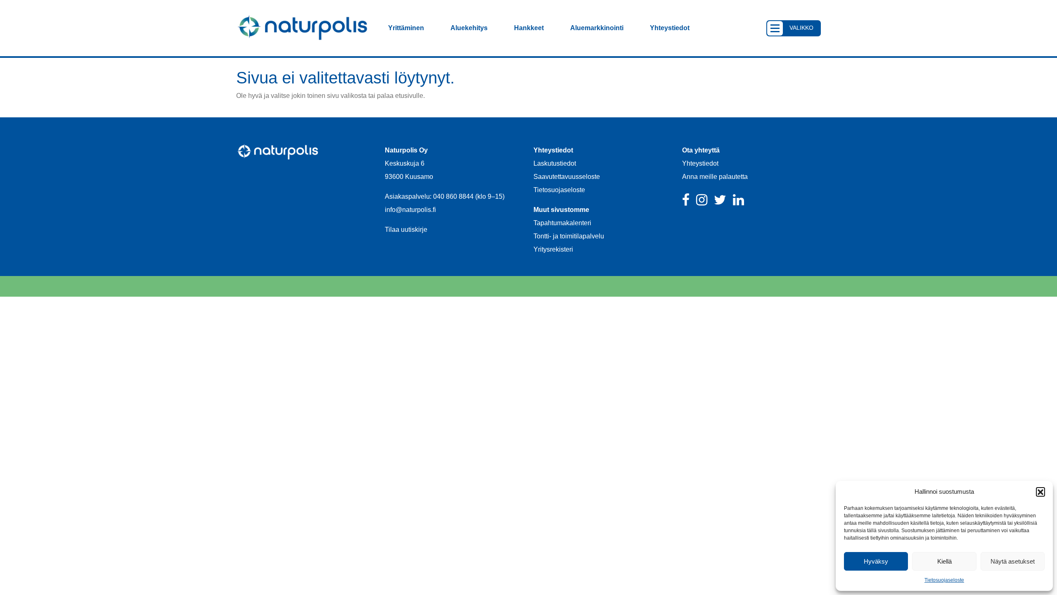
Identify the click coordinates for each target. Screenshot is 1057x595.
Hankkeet (529, 27)
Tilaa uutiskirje (406, 229)
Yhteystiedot (670, 27)
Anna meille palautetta (715, 176)
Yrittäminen (406, 27)
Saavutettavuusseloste (566, 176)
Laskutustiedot (554, 163)
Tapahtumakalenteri (562, 222)
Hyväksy (876, 561)
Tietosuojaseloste (944, 580)
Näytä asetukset (1013, 561)
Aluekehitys (469, 27)
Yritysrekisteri (553, 249)
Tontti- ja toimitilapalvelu (568, 236)
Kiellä (944, 561)
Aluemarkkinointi (596, 27)
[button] (1040, 492)
